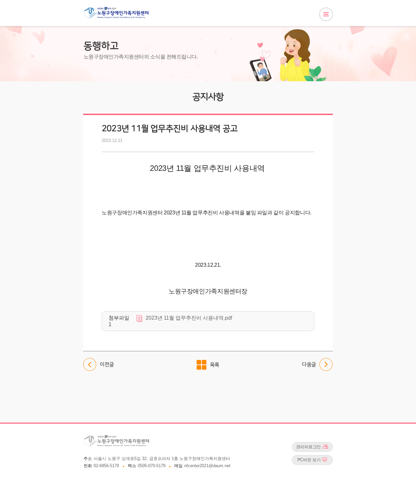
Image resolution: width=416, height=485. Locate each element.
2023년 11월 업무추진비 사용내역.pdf (189, 318)
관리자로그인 (308, 446)
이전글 (98, 362)
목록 (214, 365)
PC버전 (308, 459)
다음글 (309, 362)
